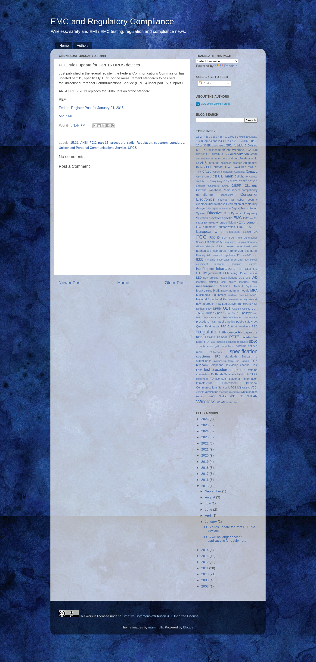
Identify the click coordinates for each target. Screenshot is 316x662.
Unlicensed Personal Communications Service (92, 147)
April (208, 515)
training (252, 370)
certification (248, 181)
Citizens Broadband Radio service (218, 190)
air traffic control (220, 158)
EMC (238, 218)
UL (255, 374)
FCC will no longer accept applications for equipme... (225, 538)
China (225, 185)
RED (254, 326)
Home (64, 45)
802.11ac (251, 150)
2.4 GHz (223, 141)
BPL (209, 167)
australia (237, 163)
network (252, 299)
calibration (226, 171)
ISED (248, 268)
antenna (214, 163)
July (208, 503)
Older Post (175, 282)
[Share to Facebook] (107, 125)
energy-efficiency (227, 222)
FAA (255, 231)
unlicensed (202, 378)
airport (234, 158)
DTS (226, 213)
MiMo (209, 290)
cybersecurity (204, 204)
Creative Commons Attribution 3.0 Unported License (160, 616)
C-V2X (206, 171)
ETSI (248, 227)
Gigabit (200, 246)
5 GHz (249, 145)
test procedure (216, 369)
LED (199, 277)
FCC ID (214, 237)
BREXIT (218, 167)
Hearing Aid (203, 255)
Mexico (200, 290)
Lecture (253, 273)
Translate (230, 66)
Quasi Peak (203, 326)
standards (177, 142)
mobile (224, 290)
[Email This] (94, 125)
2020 (205, 455)
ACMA (253, 154)
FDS (231, 237)
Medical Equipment (245, 286)
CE (215, 176)
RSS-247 (222, 337)
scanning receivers (237, 341)
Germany (252, 242)
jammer (213, 273)
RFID (199, 337)
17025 (232, 136)
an (197, 163)
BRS (243, 167)
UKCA (250, 374)
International (226, 268)
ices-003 (246, 255)
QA (255, 321)
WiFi (222, 396)
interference (205, 268)
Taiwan (245, 361)
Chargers (213, 185)
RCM (234, 326)
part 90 (221, 313)
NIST (254, 303)
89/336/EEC (203, 154)
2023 (205, 437)
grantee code (233, 246)
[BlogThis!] (99, 125)
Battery (200, 167)
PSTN (214, 321)
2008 (205, 586)
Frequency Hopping (234, 242)
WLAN (221, 402)
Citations (251, 185)
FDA (224, 237)
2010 (205, 574)
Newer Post (70, 282)
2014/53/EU (235, 145)
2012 (205, 562)
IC (238, 255)
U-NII (241, 374)
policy (246, 313)
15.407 (223, 136)
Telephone (216, 365)
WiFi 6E (236, 396)
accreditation (239, 154)
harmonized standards (242, 250)
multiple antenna (238, 295)
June (209, 509)
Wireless (206, 401)
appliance (226, 163)
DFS (208, 208)
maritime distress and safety (216, 281)
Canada (251, 171)
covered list (226, 199)
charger (200, 185)
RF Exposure (247, 332)
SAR (207, 341)
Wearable (234, 392)
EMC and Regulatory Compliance (112, 21)
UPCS (132, 147)
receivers (244, 326)
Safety (246, 337)
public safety (244, 321)
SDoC (253, 341)
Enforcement (248, 222)
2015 (205, 486)
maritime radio (248, 281)
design (200, 208)
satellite (221, 341)
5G (255, 145)
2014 (205, 550)
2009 (205, 580)
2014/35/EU (218, 145)
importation (223, 259)
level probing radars (215, 277)
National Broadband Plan (212, 299)
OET (227, 308)
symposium (220, 361)
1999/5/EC (251, 136)
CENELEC (230, 181)
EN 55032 (209, 222)
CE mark (225, 176)
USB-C (246, 387)
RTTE (234, 337)
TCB (254, 361)
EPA (198, 227)
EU (255, 227)
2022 (205, 443)
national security (238, 299)
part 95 (231, 313)
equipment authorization (219, 227)
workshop (231, 402)
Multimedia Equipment (211, 295)
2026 (205, 419)
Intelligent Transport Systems (235, 264)
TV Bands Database (223, 374)
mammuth (155, 627)
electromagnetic (220, 218)
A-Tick (225, 154)
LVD (254, 277)
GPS (219, 246)
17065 (241, 136)
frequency (216, 242)
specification (243, 351)
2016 (205, 480)
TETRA (234, 370)
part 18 (205, 313)
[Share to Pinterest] (112, 125)
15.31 (74, 142)
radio (131, 142)
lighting (233, 277)
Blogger (188, 627)
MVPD (253, 295)
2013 (205, 556)
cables (216, 171)
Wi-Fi (212, 396)
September (213, 491)
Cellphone (241, 176)
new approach (205, 303)
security (200, 346)
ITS (205, 273)
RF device (229, 332)
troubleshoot (203, 374)
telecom (202, 365)
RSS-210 (210, 337)
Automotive (250, 163)
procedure (117, 142)
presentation (250, 317)
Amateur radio (248, 158)
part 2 (213, 313)
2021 (205, 449)
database (219, 204)
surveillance (203, 361)
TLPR (243, 370)
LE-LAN (243, 273)
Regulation (144, 142)
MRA (253, 290)
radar (216, 326)
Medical (225, 286)
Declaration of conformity (242, 204)
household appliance (223, 255)
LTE (248, 277)
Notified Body (204, 308)
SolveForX (216, 352)
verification (211, 392)
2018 (205, 467)
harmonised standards (211, 250)
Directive (214, 213)
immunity (210, 259)
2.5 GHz (235, 141)
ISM (255, 268)
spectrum (161, 142)
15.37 (216, 136)
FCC (93, 142)
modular (234, 290)
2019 (205, 461)
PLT (238, 313)
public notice (226, 321)
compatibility (249, 190)
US (239, 387)
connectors (226, 194)
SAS (213, 341)
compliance (204, 194)
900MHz (215, 154)
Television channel (238, 365)
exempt (246, 231)
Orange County (241, 308)
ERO (240, 227)
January (211, 521)
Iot (240, 268)
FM (207, 242)
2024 (205, 431)
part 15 (103, 142)
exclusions (233, 231)
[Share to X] (103, 125)
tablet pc (233, 361)
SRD (217, 356)
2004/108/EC (249, 141)
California (239, 171)
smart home (227, 346)
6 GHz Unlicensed (208, 150)
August (210, 497)
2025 (205, 425)
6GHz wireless (233, 150)
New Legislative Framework (233, 303)
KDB (222, 273)
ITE (198, 273)
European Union (210, 231)
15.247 (200, 136)
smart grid (213, 346)
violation (223, 392)
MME (216, 290)
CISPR (236, 185)
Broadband (232, 167)
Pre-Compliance (232, 317)
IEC (255, 255)
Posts (206, 83)
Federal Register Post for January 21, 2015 (91, 108)
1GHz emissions (206, 141)
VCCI (254, 387)
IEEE (199, 259)
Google (210, 246)
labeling (232, 273)
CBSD (207, 176)
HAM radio (250, 246)
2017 (205, 474)
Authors (83, 45)
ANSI (84, 142)
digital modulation (221, 208)
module (244, 290)
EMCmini (248, 218)
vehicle (200, 392)
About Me (66, 116)
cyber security (247, 199)
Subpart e (249, 356)
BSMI (251, 167)
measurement (206, 286)
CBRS (199, 176)
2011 (205, 568)
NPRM (217, 308)
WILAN (252, 396)
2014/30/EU (203, 145)
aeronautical (203, 158)
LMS (241, 277)
